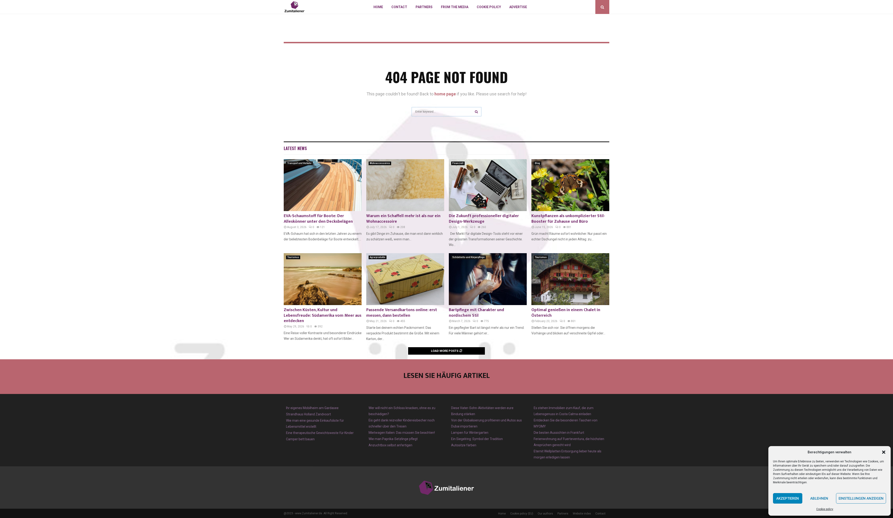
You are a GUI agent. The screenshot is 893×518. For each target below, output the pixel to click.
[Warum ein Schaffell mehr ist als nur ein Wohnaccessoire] (405, 185)
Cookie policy (824, 509)
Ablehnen (819, 498)
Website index (582, 513)
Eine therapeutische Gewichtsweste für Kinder (320, 433)
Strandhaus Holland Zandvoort (308, 414)
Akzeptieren (787, 498)
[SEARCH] (476, 111)
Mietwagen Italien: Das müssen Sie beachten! (402, 432)
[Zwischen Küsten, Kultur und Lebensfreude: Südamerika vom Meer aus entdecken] (323, 279)
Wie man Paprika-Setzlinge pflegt (393, 439)
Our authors (545, 513)
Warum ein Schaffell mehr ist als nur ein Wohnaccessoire (403, 218)
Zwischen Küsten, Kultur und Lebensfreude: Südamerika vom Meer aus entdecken (322, 315)
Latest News (295, 148)
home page (445, 93)
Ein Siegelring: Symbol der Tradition (477, 439)
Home (378, 7)
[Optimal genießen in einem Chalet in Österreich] (570, 279)
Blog (537, 163)
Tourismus (293, 257)
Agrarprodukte (377, 257)
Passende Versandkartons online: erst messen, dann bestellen (401, 312)
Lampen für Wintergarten (469, 432)
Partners (424, 7)
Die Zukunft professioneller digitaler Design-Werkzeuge (484, 218)
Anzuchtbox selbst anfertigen (390, 445)
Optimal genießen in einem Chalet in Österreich (565, 312)
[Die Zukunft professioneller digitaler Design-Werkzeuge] (488, 185)
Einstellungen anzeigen (861, 498)
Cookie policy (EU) (521, 513)
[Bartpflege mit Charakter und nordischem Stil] (488, 279)
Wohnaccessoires (380, 163)
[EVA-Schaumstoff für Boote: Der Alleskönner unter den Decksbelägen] (323, 185)
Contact (399, 7)
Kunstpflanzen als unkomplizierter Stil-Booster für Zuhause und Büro (568, 218)
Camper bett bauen (300, 439)
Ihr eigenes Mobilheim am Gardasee (312, 408)
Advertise (518, 7)
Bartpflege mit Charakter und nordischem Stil (476, 312)
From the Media (454, 7)
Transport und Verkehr (299, 163)
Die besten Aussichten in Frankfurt (559, 432)
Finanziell (457, 163)
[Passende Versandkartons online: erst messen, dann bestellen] (405, 279)
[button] (883, 452)
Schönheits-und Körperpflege (468, 257)
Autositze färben (463, 445)
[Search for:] (446, 111)
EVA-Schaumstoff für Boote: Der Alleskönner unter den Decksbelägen (318, 218)
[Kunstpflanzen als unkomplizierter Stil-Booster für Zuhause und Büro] (570, 185)
